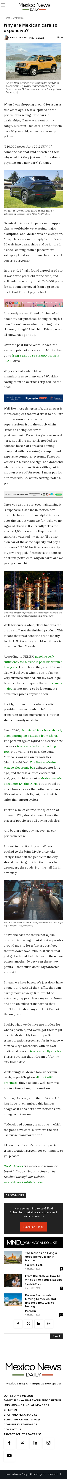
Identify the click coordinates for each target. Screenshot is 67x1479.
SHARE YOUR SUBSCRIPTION (42, 1400)
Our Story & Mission (18, 1395)
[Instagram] (49, 1324)
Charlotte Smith (34, 1264)
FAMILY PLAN (12, 1400)
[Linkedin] (38, 1324)
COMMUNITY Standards (20, 1424)
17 (61, 1314)
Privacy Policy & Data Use (22, 1434)
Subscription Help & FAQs (22, 1419)
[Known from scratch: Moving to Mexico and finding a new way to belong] (13, 1299)
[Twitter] (28, 1324)
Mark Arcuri (31, 1310)
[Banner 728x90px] (33, 303)
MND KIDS (10, 1405)
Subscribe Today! (33, 1226)
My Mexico (18, 17)
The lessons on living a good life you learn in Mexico (41, 1256)
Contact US (12, 1429)
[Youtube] (9, 1456)
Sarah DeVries (18, 37)
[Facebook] (18, 1324)
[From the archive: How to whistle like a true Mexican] (13, 1280)
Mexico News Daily (16, 1474)
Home (7, 17)
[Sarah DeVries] (7, 37)
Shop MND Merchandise (20, 1414)
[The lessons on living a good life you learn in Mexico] (13, 1257)
